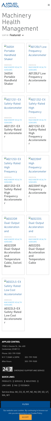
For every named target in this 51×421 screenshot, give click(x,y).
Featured (15, 35)
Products (6, 381)
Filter (25, 404)
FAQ (15, 385)
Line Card (6, 385)
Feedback (24, 385)
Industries (31, 381)
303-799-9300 (14, 353)
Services (19, 381)
